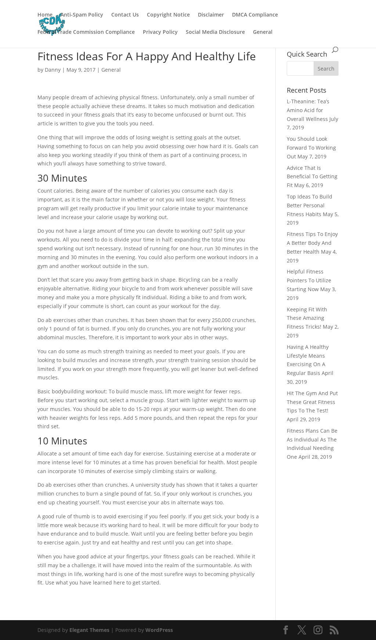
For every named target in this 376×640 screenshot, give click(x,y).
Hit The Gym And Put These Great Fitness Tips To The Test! (312, 402)
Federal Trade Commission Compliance (86, 32)
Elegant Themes (89, 629)
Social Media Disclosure (215, 32)
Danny (53, 69)
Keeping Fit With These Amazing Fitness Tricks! (307, 318)
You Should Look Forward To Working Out (311, 147)
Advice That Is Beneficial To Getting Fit (312, 176)
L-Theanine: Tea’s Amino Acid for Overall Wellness (308, 110)
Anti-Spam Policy (82, 15)
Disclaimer (211, 15)
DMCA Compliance (255, 15)
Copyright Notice (168, 15)
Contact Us (125, 15)
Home (45, 15)
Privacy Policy (160, 32)
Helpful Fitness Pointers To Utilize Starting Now (309, 280)
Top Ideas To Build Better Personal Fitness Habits (309, 205)
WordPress (159, 629)
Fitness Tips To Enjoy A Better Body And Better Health (312, 242)
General (262, 32)
